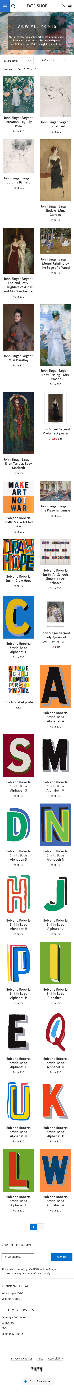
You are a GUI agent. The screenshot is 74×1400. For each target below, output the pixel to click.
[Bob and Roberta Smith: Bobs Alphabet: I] (55, 964)
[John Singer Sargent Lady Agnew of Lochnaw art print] (55, 612)
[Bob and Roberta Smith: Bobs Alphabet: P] (18, 964)
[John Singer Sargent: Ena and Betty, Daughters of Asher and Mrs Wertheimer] (18, 251)
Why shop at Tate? (13, 1293)
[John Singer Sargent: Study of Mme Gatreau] (55, 171)
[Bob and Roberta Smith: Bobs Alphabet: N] (55, 825)
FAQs (5, 1328)
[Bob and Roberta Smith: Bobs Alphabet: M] (55, 756)
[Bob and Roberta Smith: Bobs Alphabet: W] (55, 1171)
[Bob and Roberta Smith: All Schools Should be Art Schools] (55, 553)
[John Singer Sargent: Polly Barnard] (55, 97)
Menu (5, 5)
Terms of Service (35, 1273)
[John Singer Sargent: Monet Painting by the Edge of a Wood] (55, 241)
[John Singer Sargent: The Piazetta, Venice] (55, 491)
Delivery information (14, 1317)
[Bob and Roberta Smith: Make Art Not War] (18, 497)
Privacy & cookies (21, 1358)
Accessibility (55, 1358)
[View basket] (69, 6)
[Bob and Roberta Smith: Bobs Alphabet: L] (18, 1171)
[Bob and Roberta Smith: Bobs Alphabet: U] (18, 1102)
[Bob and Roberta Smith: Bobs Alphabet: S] (18, 756)
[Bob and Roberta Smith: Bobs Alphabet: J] (55, 894)
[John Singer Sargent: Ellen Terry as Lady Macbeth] (18, 424)
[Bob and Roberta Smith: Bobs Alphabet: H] (18, 894)
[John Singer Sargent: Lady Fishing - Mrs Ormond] (55, 335)
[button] (13, 6)
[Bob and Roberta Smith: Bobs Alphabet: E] (18, 1033)
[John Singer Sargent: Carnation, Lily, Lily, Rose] (18, 95)
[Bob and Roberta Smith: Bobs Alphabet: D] (18, 825)
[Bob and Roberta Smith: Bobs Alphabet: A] (55, 687)
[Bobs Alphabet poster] (18, 681)
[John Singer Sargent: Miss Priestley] (18, 328)
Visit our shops (11, 1299)
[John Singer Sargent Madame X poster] (55, 408)
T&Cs (40, 1358)
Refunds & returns (13, 1334)
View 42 (31, 69)
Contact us (8, 1323)
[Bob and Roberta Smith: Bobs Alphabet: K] (55, 1102)
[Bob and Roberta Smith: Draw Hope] (18, 556)
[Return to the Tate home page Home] (37, 6)
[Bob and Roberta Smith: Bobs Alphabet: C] (18, 618)
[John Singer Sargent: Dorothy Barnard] (18, 156)
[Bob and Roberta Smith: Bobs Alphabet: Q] (55, 1033)
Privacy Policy (14, 1273)
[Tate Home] (37, 1369)
